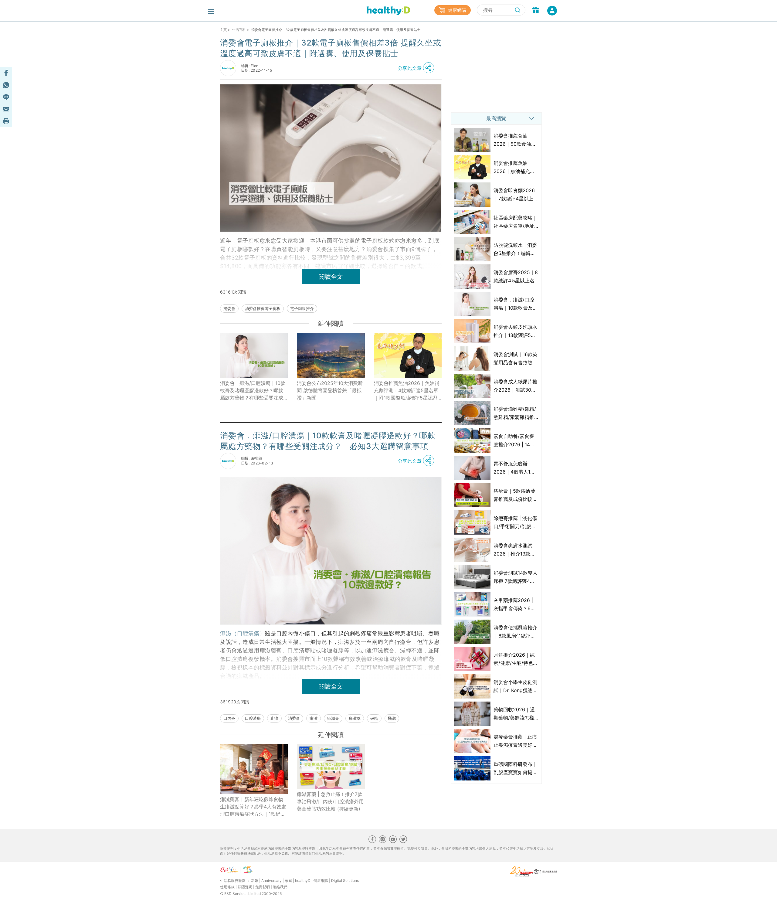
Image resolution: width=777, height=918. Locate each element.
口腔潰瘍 (253, 718)
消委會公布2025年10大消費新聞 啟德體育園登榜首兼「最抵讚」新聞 (330, 390)
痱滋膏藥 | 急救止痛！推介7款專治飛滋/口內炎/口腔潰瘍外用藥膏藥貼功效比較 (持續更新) (330, 801)
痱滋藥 (355, 718)
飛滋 (392, 718)
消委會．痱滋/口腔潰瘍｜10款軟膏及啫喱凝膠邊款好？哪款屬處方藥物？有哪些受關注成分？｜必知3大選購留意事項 (252, 390)
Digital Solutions (345, 880)
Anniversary (271, 880)
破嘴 (374, 718)
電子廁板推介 (302, 308)
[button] (417, 68)
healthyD (302, 880)
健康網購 (456, 10)
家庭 (288, 880)
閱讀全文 (331, 276)
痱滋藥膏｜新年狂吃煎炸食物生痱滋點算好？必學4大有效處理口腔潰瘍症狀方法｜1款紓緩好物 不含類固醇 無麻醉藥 (253, 807)
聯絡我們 (280, 887)
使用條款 (227, 887)
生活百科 (239, 30)
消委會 (229, 308)
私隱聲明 (245, 887)
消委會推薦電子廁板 (262, 308)
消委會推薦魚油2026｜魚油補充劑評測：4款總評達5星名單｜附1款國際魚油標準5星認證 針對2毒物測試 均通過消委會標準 (407, 390)
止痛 (274, 718)
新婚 (254, 880)
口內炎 (229, 718)
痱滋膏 (333, 718)
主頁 (223, 30)
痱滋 (313, 718)
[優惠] (536, 10)
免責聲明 (262, 887)
